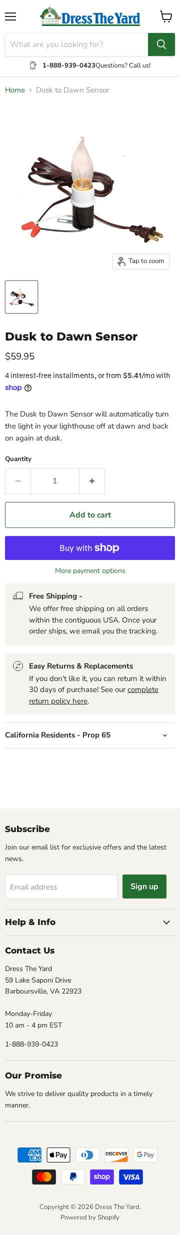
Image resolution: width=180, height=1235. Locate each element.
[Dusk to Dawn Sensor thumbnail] (22, 297)
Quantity (18, 459)
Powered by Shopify (90, 1217)
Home (15, 90)
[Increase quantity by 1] (92, 481)
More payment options (90, 571)
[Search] (161, 44)
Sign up (144, 886)
